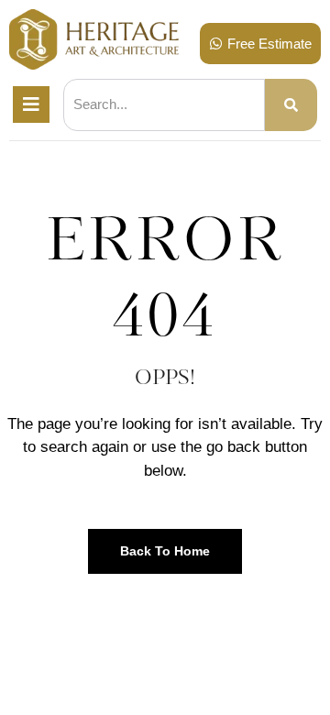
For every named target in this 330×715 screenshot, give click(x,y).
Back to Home (165, 551)
